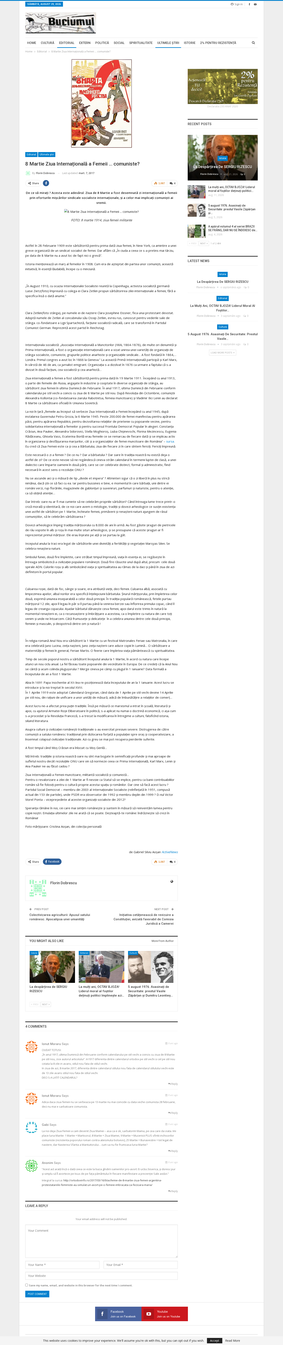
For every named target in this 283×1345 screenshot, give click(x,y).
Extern (85, 43)
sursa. (170, 441)
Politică (102, 43)
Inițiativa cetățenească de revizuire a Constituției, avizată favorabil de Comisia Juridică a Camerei (144, 919)
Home (31, 43)
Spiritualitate (140, 43)
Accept (214, 1341)
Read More (232, 1340)
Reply (174, 1084)
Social (119, 43)
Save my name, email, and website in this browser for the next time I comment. (80, 1285)
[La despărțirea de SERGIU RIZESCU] (52, 967)
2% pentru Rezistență (218, 43)
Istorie (189, 43)
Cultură (47, 43)
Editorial (66, 43)
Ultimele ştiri (168, 43)
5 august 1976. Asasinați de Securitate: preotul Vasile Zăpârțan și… (231, 209)
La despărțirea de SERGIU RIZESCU (222, 166)
